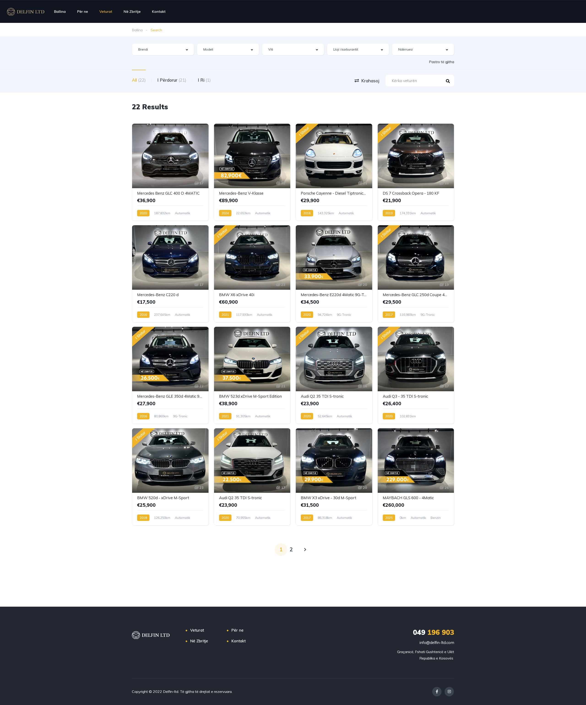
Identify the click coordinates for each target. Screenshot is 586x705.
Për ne (82, 11)
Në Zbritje (132, 11)
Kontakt (158, 11)
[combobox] (163, 49)
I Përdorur (171, 80)
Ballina (60, 11)
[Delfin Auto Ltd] (25, 11)
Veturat (105, 11)
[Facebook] (437, 691)
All (139, 80)
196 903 (433, 632)
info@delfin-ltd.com (436, 642)
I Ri (204, 80)
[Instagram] (449, 691)
